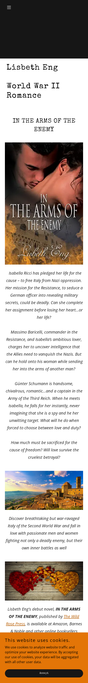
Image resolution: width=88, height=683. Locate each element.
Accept (44, 673)
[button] (11, 7)
